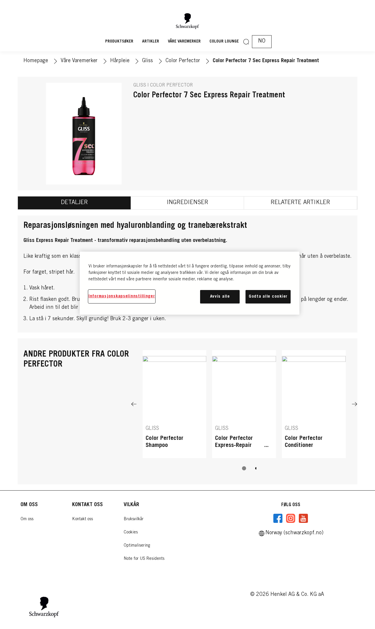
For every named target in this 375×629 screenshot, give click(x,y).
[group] (244, 414)
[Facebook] (278, 518)
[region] (189, 283)
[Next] (354, 404)
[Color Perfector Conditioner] (314, 404)
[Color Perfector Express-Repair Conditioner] (244, 404)
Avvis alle (220, 296)
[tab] (74, 202)
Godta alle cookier (268, 296)
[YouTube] (303, 518)
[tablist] (244, 468)
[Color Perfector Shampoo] (175, 404)
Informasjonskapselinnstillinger (121, 296)
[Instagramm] (291, 518)
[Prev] (134, 404)
